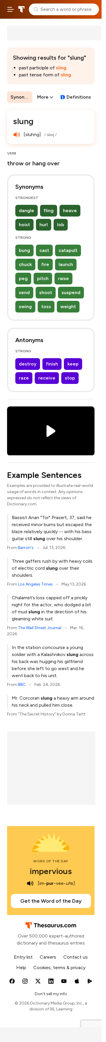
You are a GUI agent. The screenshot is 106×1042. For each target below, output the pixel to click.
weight (68, 306)
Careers (48, 957)
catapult (68, 250)
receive (46, 378)
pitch (43, 278)
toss (46, 306)
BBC (22, 684)
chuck (25, 264)
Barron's (26, 547)
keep (73, 364)
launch (66, 264)
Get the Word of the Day (51, 901)
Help (21, 967)
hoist (24, 224)
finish (52, 364)
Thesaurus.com (21, 9)
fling (49, 210)
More (43, 97)
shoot (45, 292)
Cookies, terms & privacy (59, 967)
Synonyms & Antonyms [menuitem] (21, 97)
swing (25, 306)
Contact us (75, 957)
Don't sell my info (51, 993)
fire (45, 264)
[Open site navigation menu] (10, 9)
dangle (26, 210)
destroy (28, 364)
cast (44, 250)
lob (60, 224)
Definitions (79, 97)
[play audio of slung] (16, 134)
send (24, 292)
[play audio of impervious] (30, 883)
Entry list (23, 957)
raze (24, 378)
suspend (71, 292)
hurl (43, 224)
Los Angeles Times (35, 584)
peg (23, 278)
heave (70, 210)
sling (61, 68)
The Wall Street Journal (39, 627)
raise (63, 278)
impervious (51, 871)
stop (70, 378)
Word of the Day (50, 861)
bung (24, 250)
